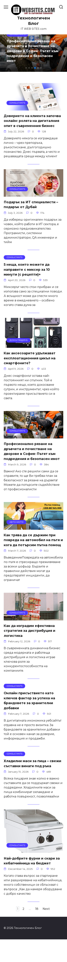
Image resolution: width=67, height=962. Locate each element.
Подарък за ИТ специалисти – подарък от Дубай (31, 204)
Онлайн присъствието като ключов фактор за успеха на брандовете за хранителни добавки (29, 700)
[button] (26, 68)
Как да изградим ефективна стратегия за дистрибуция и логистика (29, 631)
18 (36, 909)
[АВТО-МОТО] (33, 527)
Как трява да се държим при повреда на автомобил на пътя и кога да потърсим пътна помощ (33, 540)
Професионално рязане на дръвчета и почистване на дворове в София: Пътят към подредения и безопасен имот (32, 451)
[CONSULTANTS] (33, 108)
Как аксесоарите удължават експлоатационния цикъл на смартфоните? (29, 358)
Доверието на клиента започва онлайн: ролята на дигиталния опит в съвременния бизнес (32, 121)
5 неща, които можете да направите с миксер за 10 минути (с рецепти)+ (27, 269)
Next (46, 909)
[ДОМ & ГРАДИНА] (33, 345)
